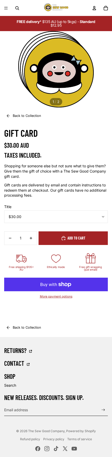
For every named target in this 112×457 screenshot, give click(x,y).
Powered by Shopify (81, 431)
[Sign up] (103, 409)
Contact (15, 363)
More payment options (56, 296)
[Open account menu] (94, 8)
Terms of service (79, 439)
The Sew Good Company (46, 431)
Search (10, 385)
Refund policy (30, 439)
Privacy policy (53, 439)
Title (7, 206)
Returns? (16, 350)
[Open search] (17, 8)
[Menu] (6, 8)
